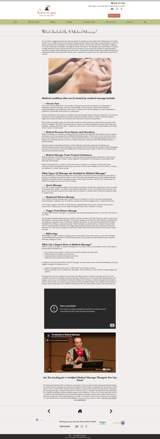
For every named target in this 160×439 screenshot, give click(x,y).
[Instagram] (117, 9)
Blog (70, 435)
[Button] (49, 411)
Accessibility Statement (79, 435)
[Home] (80, 411)
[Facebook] (121, 9)
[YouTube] (112, 9)
